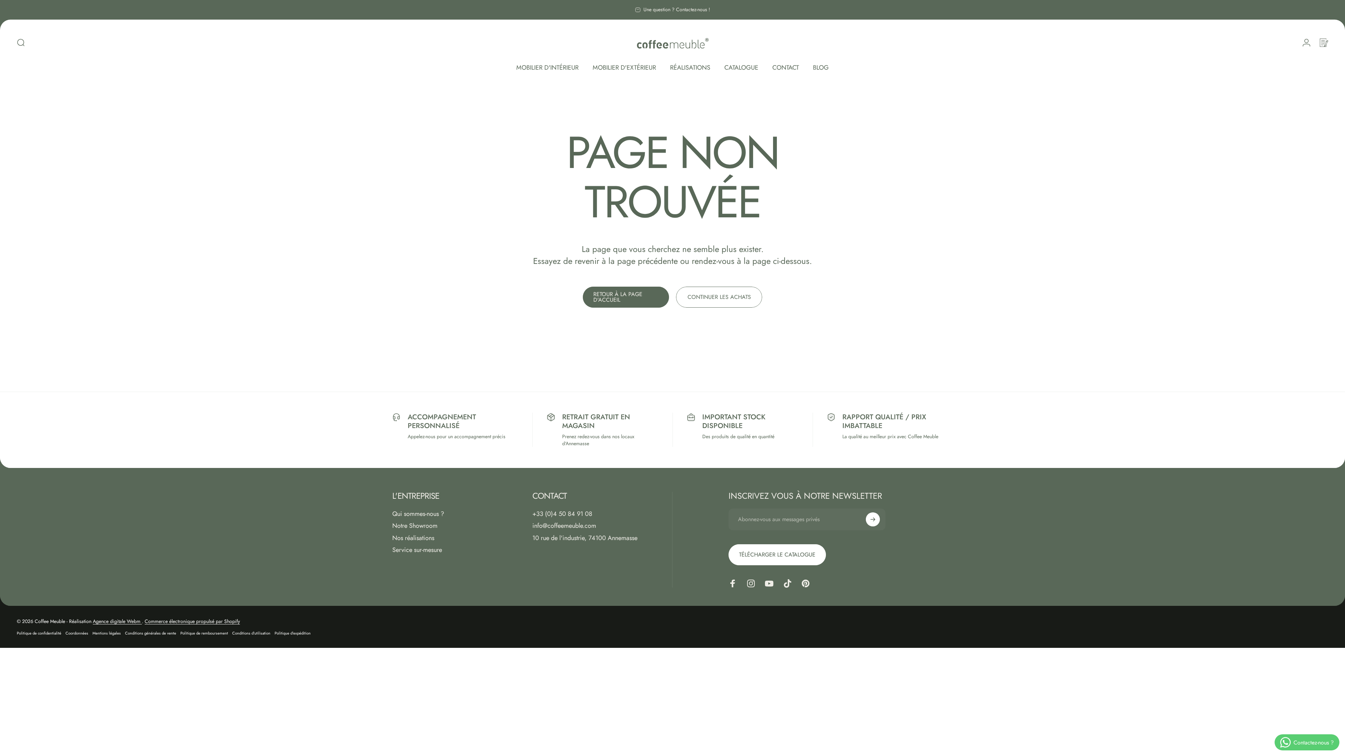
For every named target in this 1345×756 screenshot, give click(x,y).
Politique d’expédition (293, 633)
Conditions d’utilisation (251, 633)
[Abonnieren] (873, 519)
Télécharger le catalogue (777, 555)
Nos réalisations (413, 538)
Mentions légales (106, 633)
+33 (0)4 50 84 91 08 (562, 514)
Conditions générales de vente (150, 633)
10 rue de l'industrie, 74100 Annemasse (584, 538)
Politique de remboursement (204, 633)
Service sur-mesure (417, 550)
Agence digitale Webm (117, 621)
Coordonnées (76, 633)
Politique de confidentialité (39, 633)
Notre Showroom (414, 526)
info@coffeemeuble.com (564, 526)
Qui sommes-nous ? (418, 514)
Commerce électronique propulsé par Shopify (192, 621)
